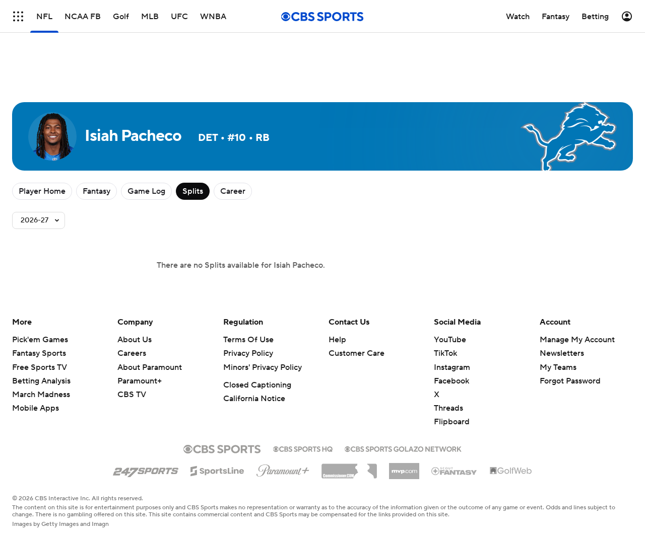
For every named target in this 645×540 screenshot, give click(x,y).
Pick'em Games (40, 340)
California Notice (254, 399)
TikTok (445, 353)
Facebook (451, 381)
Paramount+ (139, 381)
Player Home (42, 191)
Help (337, 340)
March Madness (41, 395)
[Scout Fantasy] (454, 471)
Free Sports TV (39, 367)
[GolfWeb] (511, 471)
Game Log (146, 191)
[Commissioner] (349, 467)
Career (232, 191)
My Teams (558, 367)
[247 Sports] (145, 469)
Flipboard (452, 422)
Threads (448, 408)
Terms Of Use (248, 340)
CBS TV (131, 395)
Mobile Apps (35, 408)
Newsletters (562, 353)
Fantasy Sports (39, 353)
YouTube (450, 340)
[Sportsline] (217, 470)
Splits (192, 191)
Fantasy (96, 191)
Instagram (452, 367)
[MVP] (404, 467)
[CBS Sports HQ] (303, 448)
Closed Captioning (257, 385)
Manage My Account (577, 340)
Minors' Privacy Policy (262, 367)
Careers (131, 353)
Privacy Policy (248, 353)
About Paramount (149, 367)
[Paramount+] (282, 469)
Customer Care (356, 353)
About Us (134, 340)
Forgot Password (570, 381)
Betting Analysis (41, 381)
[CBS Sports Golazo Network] (403, 448)
